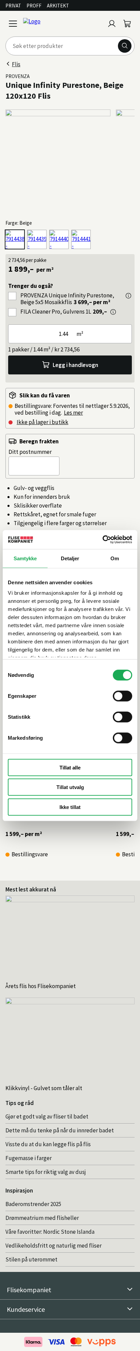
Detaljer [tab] (70, 558)
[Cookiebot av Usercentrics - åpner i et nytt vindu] (102, 539)
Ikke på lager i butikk (42, 422)
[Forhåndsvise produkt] (128, 295)
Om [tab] (114, 558)
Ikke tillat (70, 807)
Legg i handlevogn (75, 365)
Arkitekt (58, 5)
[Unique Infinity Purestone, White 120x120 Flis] (59, 239)
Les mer (73, 412)
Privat (13, 5)
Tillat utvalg (70, 787)
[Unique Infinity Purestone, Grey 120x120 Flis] (81, 239)
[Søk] (125, 46)
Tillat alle (70, 767)
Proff (34, 5)
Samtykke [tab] (25, 558)
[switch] (122, 695)
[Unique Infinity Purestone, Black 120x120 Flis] (37, 239)
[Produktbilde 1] (57, 161)
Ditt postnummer (30, 451)
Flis (16, 64)
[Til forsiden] (62, 23)
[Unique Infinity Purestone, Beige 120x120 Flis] (14, 239)
